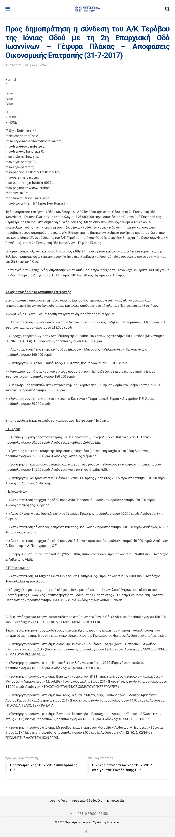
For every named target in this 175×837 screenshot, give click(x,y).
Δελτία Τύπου (41, 65)
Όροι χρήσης (58, 800)
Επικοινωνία (115, 800)
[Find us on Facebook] (86, 831)
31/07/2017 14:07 (16, 65)
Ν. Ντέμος (113, 822)
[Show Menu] (7, 9)
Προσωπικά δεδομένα (87, 800)
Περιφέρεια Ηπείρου (78, 822)
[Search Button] (167, 9)
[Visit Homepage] (87, 8)
